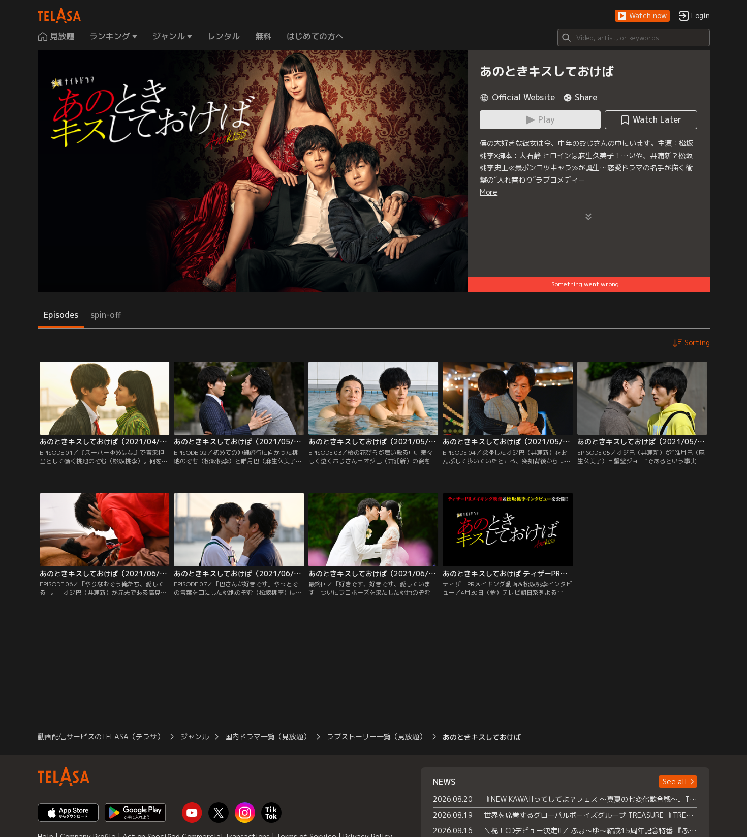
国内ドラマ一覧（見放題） (267, 736)
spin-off (105, 314)
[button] (642, 16)
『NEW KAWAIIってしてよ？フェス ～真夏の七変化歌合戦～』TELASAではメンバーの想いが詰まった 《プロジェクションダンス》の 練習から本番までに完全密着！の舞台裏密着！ (591, 799)
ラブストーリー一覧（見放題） (376, 736)
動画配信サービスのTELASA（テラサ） (101, 736)
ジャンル (194, 736)
